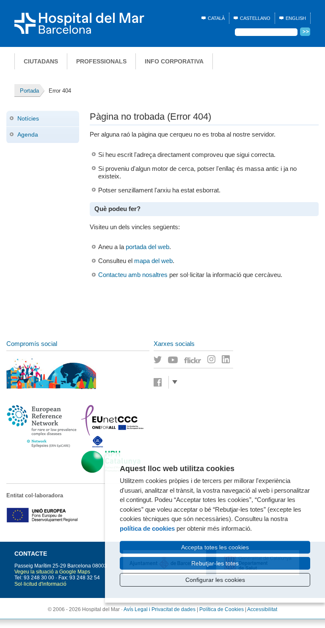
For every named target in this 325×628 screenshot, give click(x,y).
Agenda (27, 134)
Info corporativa (174, 61)
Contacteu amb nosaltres (133, 274)
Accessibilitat (262, 609)
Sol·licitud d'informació (40, 584)
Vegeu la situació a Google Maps (52, 572)
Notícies (28, 118)
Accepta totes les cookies (215, 547)
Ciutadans (41, 61)
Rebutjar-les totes (215, 563)
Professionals (101, 61)
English (296, 18)
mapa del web (153, 260)
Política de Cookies (221, 609)
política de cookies (147, 528)
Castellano (255, 18)
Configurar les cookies (215, 579)
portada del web (147, 246)
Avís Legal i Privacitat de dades (160, 609)
